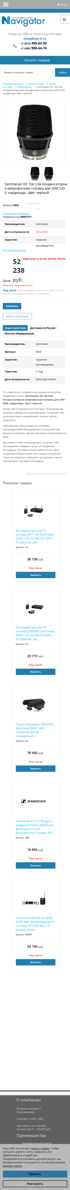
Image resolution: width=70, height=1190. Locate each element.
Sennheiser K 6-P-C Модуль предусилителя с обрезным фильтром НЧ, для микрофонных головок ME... (35, 827)
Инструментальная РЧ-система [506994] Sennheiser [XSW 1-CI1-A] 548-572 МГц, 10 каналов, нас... (35, 633)
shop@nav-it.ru (35, 38)
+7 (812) (34, 43)
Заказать (12, 306)
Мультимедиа (36, 83)
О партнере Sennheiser (16, 213)
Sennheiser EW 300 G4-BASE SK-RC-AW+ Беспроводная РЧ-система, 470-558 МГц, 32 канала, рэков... (35, 923)
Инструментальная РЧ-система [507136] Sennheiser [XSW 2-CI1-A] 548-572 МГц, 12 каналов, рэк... (35, 536)
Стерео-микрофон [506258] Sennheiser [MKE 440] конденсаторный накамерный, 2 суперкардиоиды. (34, 730)
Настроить (35, 1183)
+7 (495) (34, 48)
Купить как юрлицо (17, 316)
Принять (35, 1174)
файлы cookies (40, 1148)
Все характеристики (14, 250)
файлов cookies (12, 1166)
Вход (63, 4)
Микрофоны (25, 87)
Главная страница (13, 83)
